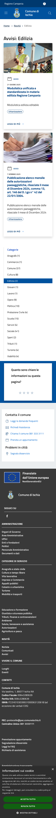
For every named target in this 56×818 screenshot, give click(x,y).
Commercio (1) (14, 262)
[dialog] (28, 792)
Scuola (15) (13, 318)
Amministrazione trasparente (17, 765)
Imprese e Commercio (13, 580)
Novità (17, 26)
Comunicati (7, 650)
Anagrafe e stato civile (13, 569)
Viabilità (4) (13, 356)
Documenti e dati (10, 553)
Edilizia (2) (12, 281)
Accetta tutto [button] (28, 799)
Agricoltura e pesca (12, 631)
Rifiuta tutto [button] (28, 806)
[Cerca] (50, 13)
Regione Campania (13, 3)
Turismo (6, 590)
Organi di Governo (11, 532)
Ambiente (7, 620)
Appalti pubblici (10, 583)
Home (7, 26)
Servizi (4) (12, 325)
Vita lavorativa (9, 576)
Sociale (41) (13, 331)
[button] (28, 813)
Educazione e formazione (15, 609)
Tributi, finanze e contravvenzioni (19, 617)
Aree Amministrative (12, 535)
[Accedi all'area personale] (44, 3)
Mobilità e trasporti (12, 594)
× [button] (53, 769)
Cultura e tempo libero (13, 572)
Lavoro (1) (12, 293)
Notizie (5, 647)
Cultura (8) (12, 274)
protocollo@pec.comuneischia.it (24, 720)
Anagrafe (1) (13, 256)
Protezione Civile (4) (17, 312)
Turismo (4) (13, 350)
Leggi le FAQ (8, 746)
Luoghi (5, 668)
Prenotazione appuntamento (17, 739)
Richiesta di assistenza (14, 750)
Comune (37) (13, 268)
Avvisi (16, 79)
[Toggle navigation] (6, 13)
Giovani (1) (12, 287)
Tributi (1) (12, 343)
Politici (5, 546)
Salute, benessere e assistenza (18, 624)
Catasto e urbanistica (13, 587)
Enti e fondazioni (10, 542)
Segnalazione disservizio (14, 743)
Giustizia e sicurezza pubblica (17, 613)
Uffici (4, 539)
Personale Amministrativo (15, 550)
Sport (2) (11, 337)
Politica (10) (13, 306)
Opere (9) (12, 299)
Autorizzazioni (9, 627)
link (12, 793)
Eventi (5, 672)
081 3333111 (27, 724)
